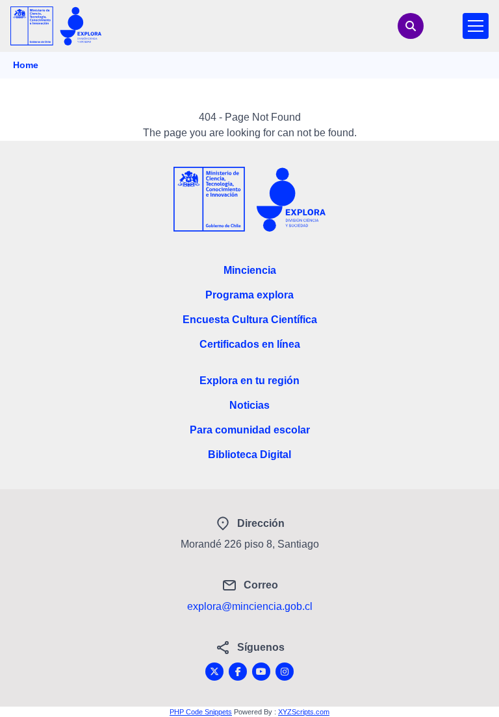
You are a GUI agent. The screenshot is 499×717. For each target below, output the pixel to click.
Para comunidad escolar (250, 429)
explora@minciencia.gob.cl (250, 606)
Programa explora (249, 294)
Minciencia (250, 270)
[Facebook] (238, 671)
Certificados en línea (249, 344)
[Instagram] (284, 671)
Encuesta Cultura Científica (250, 319)
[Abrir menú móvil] (476, 26)
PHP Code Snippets (201, 712)
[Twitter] (214, 671)
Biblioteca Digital (249, 454)
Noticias (249, 405)
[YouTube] (261, 671)
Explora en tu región (249, 380)
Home (25, 65)
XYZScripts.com (303, 712)
